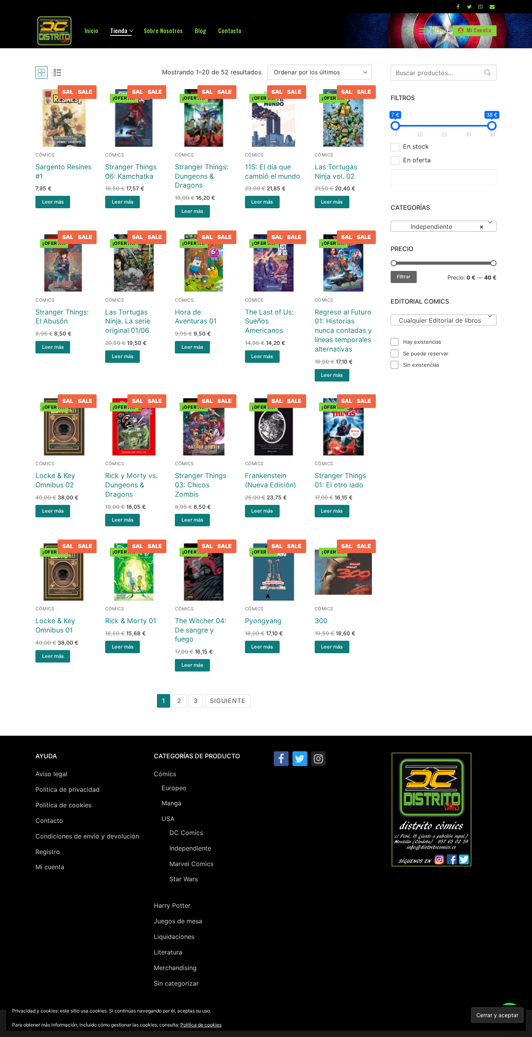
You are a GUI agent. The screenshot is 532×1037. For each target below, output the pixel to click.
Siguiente (227, 701)
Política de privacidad (67, 789)
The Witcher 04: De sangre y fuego (200, 630)
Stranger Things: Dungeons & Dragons (201, 176)
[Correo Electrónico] (492, 6)
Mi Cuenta (478, 30)
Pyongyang (263, 621)
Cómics (44, 155)
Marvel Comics (191, 864)
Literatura (168, 952)
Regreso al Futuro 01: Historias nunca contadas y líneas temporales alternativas (343, 330)
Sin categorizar (176, 983)
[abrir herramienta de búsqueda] (409, 31)
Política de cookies (63, 805)
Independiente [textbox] (441, 226)
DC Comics (186, 833)
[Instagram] (480, 6)
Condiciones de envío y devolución (87, 836)
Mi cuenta (49, 867)
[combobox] (444, 226)
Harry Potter (172, 905)
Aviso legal (51, 774)
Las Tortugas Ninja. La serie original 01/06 (127, 321)
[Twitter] (469, 6)
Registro (47, 852)
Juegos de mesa (178, 921)
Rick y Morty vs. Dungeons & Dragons (131, 484)
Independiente (190, 848)
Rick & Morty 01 (130, 621)
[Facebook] (457, 6)
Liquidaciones (174, 936)
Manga (171, 803)
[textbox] (443, 323)
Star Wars (183, 879)
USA (168, 819)
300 (321, 621)
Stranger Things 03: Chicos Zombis (200, 484)
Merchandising (175, 968)
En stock (416, 146)
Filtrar (403, 276)
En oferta (417, 160)
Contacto (49, 820)
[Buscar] (488, 73)
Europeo (174, 788)
